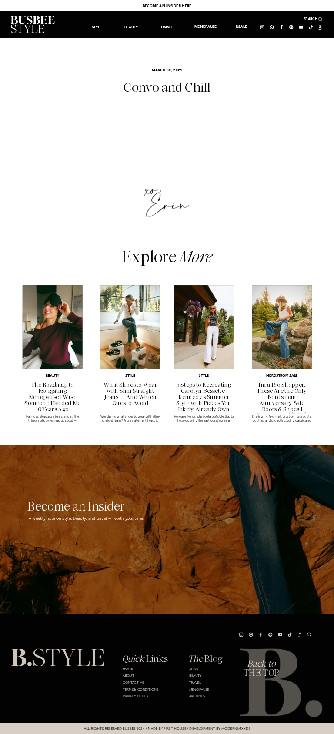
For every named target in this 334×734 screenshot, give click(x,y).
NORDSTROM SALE (282, 376)
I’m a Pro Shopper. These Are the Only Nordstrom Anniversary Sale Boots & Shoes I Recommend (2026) (282, 400)
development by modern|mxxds (219, 729)
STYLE (130, 376)
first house (175, 729)
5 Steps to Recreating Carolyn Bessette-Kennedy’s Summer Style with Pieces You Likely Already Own (203, 397)
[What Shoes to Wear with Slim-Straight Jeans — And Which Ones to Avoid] (130, 327)
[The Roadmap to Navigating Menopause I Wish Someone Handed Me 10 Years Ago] (53, 327)
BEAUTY (52, 376)
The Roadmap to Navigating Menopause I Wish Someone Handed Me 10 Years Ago (52, 397)
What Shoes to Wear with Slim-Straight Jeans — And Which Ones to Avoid (130, 394)
